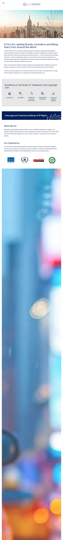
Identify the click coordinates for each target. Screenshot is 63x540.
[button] (62, 531)
